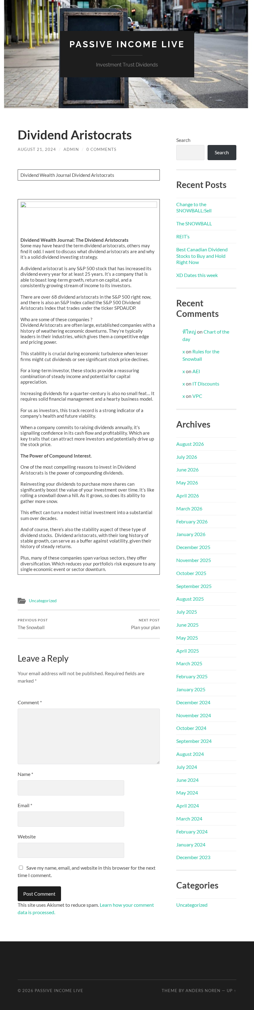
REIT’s (183, 236)
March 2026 (189, 508)
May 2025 (187, 638)
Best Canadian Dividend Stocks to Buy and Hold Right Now (202, 255)
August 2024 (190, 754)
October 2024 (191, 728)
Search (183, 140)
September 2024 (194, 741)
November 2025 (193, 560)
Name (25, 774)
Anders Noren (203, 990)
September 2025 (194, 586)
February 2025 (192, 676)
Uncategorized (43, 600)
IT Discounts (205, 383)
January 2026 (190, 534)
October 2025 (191, 573)
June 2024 (187, 780)
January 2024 (190, 844)
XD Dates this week (197, 275)
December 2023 (193, 857)
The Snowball (33, 624)
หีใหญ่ (189, 332)
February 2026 (192, 521)
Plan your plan (145, 624)
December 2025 (193, 547)
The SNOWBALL (194, 223)
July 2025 (186, 612)
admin (71, 149)
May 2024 (187, 792)
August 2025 (190, 599)
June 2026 (187, 469)
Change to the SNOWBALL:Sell (194, 207)
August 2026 (190, 444)
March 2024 (189, 818)
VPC (197, 396)
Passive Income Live (127, 44)
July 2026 (186, 457)
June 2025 (187, 625)
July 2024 (186, 767)
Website (27, 836)
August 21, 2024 (37, 149)
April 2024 (187, 805)
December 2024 (193, 702)
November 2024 (193, 715)
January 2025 (190, 689)
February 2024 (192, 831)
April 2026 (187, 495)
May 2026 (187, 482)
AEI (196, 371)
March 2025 (189, 663)
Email (25, 805)
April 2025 (187, 651)
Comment (30, 702)
